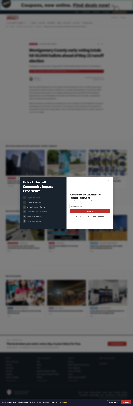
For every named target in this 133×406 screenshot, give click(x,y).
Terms (94, 216)
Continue (90, 211)
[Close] (108, 180)
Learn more (65, 402)
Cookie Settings (113, 402)
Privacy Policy (101, 216)
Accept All (126, 402)
